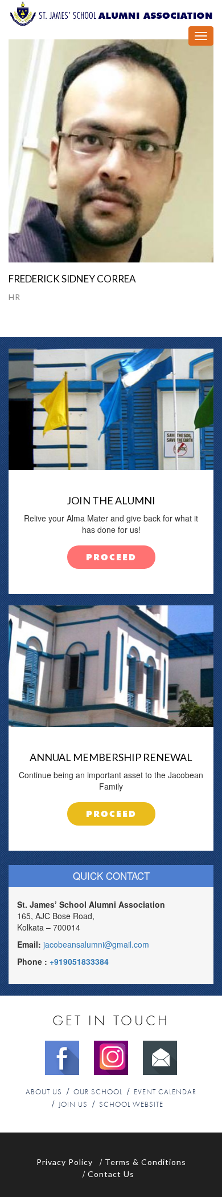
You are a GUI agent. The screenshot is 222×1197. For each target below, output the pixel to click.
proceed (111, 557)
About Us (44, 1092)
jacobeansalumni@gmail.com (96, 944)
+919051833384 (79, 961)
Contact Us (111, 1174)
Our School (97, 1092)
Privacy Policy (64, 1162)
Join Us (73, 1105)
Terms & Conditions (145, 1162)
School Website (131, 1105)
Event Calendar (165, 1092)
